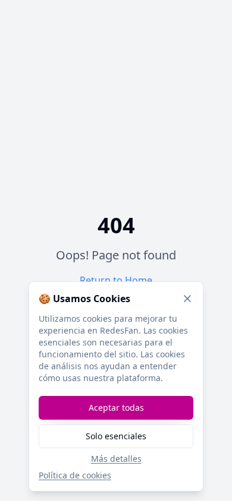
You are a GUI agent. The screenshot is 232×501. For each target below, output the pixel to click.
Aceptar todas (116, 407)
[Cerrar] (187, 299)
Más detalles (116, 458)
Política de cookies (75, 475)
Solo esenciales (116, 436)
